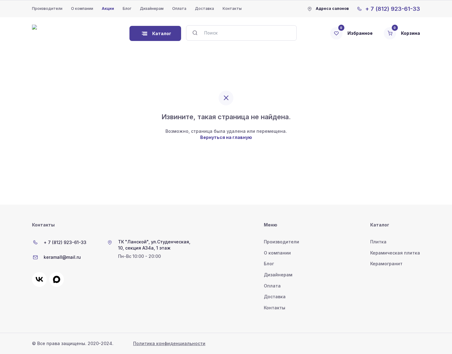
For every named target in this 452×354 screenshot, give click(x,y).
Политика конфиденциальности (169, 343)
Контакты (232, 8)
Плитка (378, 241)
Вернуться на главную (226, 137)
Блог (127, 8)
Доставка (204, 8)
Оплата (179, 8)
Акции (108, 8)
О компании (82, 8)
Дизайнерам (152, 8)
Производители (47, 8)
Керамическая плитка (395, 252)
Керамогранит (386, 263)
